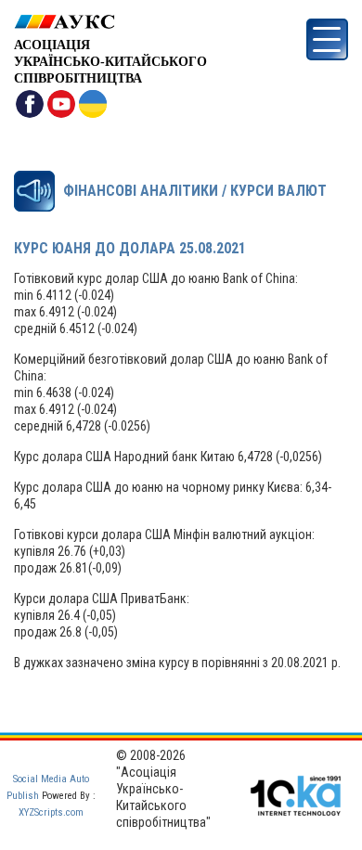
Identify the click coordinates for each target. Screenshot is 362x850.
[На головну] (110, 22)
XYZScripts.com (51, 812)
